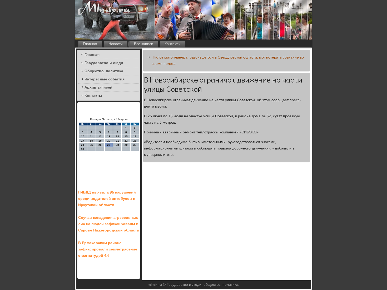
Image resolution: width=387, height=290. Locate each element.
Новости (115, 44)
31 (82, 149)
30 (134, 144)
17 (82, 140)
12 (100, 136)
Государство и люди (104, 63)
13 (108, 136)
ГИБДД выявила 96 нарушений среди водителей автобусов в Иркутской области (107, 198)
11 (91, 136)
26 (100, 144)
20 (108, 140)
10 (82, 136)
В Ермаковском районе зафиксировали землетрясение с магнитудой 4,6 (107, 249)
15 (126, 136)
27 (108, 144)
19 (100, 140)
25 (91, 144)
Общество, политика (104, 71)
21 (117, 140)
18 (91, 140)
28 (117, 144)
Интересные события (105, 79)
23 (134, 140)
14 (117, 136)
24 (82, 144)
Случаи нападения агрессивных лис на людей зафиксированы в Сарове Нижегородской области (108, 224)
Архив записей (98, 87)
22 (126, 140)
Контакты (172, 44)
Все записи (143, 44)
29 (126, 144)
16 (134, 136)
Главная (90, 44)
